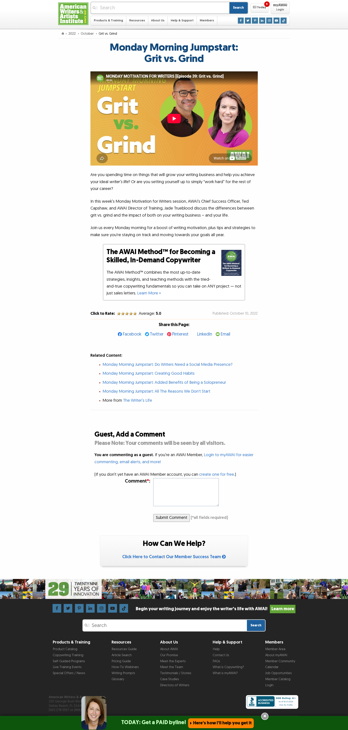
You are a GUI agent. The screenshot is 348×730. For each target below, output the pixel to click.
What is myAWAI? (225, 673)
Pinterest (180, 334)
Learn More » (149, 293)
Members (207, 20)
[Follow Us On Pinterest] (255, 20)
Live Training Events (67, 667)
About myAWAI (276, 655)
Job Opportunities (278, 673)
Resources (137, 20)
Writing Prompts (123, 673)
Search (238, 7)
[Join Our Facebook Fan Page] (241, 20)
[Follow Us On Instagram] (269, 20)
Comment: (137, 481)
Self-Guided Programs (69, 661)
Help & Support (182, 20)
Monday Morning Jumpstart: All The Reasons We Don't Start (156, 391)
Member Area (275, 649)
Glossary (118, 679)
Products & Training (108, 20)
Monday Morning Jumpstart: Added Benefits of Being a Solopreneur (164, 382)
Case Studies (169, 679)
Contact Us (221, 655)
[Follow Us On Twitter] (248, 20)
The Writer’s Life (137, 400)
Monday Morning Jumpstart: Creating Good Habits (149, 373)
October (87, 33)
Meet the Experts (173, 661)
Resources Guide (124, 649)
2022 (72, 33)
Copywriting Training (68, 655)
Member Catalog (277, 679)
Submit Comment (171, 517)
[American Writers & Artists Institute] (73, 13)
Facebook (132, 334)
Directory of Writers (174, 685)
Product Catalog (65, 649)
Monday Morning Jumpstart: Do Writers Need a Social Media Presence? (167, 364)
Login (269, 685)
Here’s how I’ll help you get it (222, 723)
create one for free (216, 474)
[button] (259, 8)
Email (225, 334)
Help (216, 649)
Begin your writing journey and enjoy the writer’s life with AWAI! (215, 609)
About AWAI (169, 649)
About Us (158, 20)
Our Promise (169, 655)
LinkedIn (204, 334)
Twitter (157, 334)
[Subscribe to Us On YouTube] (276, 20)
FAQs (216, 661)
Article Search (122, 655)
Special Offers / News (69, 673)
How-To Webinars (125, 667)
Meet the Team (171, 667)
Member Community (280, 661)
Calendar (272, 667)
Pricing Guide (121, 661)
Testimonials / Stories (175, 673)
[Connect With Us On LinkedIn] (262, 20)
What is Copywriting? (228, 667)
